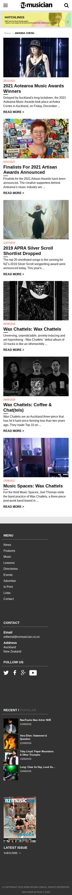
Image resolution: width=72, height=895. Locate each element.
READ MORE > (13, 112)
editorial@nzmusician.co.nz (22, 636)
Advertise (10, 580)
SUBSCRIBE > (12, 853)
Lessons (9, 562)
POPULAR (28, 710)
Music (7, 556)
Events (8, 574)
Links (7, 592)
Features (9, 550)
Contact (9, 598)
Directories (11, 568)
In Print (8, 586)
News (7, 544)
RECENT (10, 710)
